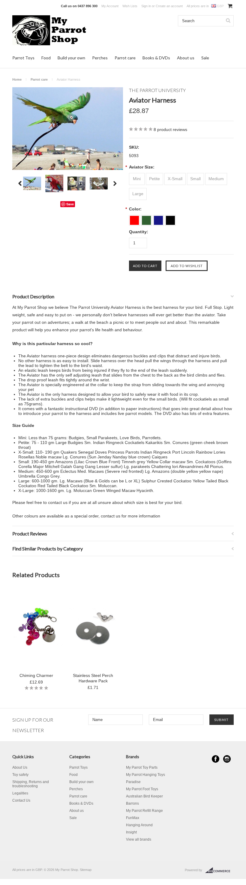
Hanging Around (139, 825)
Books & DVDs (156, 57)
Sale (205, 57)
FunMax (132, 818)
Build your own (71, 57)
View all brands (138, 839)
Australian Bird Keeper (144, 796)
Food (46, 57)
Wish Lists (129, 6)
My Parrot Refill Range (144, 811)
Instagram (227, 759)
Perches (100, 57)
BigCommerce (219, 870)
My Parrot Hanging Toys (145, 775)
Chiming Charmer (36, 675)
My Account (109, 6)
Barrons (132, 803)
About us (185, 57)
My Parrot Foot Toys (142, 789)
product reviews (170, 129)
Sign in (146, 6)
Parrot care (125, 57)
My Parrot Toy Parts (142, 767)
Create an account (169, 6)
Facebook (215, 759)
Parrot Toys (23, 57)
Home (17, 79)
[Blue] (159, 218)
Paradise (133, 782)
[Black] (170, 218)
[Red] (135, 218)
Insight (131, 832)
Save (70, 204)
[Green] (147, 218)
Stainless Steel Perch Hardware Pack (93, 678)
